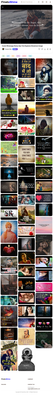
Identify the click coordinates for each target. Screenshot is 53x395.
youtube (24, 55)
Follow (15, 49)
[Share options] (16, 60)
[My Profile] (50, 2)
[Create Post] (46, 2)
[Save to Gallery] (16, 62)
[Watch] (42, 2)
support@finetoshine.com (34, 388)
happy (30, 55)
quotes (18, 55)
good (8, 55)
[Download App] (38, 2)
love (13, 55)
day (3, 55)
